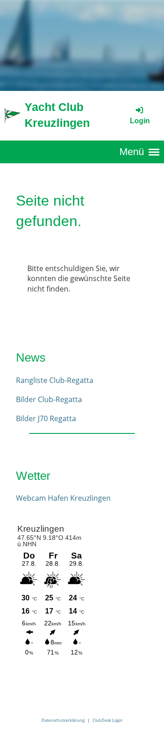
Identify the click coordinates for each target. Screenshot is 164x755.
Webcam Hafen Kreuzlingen (63, 498)
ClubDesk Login (107, 720)
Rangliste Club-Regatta (54, 380)
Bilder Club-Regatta (49, 399)
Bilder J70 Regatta (46, 418)
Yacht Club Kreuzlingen (57, 115)
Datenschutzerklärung (63, 720)
